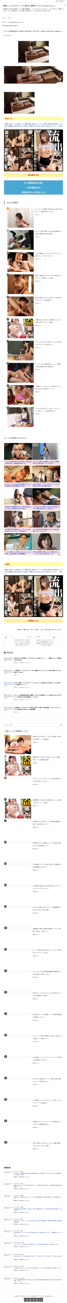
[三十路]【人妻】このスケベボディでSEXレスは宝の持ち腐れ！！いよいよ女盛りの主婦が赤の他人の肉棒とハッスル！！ (38, 1268)
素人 (56, 629)
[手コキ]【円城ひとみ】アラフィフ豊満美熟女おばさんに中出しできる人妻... (47, 908)
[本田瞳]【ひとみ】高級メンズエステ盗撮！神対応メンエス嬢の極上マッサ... (47, 844)
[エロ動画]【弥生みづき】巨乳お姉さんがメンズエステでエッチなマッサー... (47, 887)
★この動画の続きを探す (33, 183)
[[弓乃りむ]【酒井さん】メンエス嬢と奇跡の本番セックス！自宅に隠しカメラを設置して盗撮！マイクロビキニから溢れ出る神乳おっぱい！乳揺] (18, 1087)
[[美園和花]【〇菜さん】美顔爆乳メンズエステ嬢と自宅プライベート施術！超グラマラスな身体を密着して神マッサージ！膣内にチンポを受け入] (21, 328)
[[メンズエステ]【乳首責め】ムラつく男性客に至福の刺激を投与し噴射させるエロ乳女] (21, 373)
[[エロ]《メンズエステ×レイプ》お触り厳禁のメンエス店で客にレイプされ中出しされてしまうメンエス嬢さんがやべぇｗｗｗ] (18, 787)
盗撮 (53, 629)
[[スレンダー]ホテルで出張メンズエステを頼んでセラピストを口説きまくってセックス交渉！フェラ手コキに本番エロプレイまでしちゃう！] (21, 350)
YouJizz (27, 629)
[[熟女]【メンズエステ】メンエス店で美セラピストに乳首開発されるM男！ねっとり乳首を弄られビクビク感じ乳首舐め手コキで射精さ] (18, 1001)
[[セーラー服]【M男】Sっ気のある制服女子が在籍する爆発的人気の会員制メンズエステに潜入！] (21, 240)
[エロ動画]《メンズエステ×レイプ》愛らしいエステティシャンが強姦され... (47, 1101)
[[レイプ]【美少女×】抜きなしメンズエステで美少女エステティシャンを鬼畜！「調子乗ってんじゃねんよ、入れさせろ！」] (18, 958)
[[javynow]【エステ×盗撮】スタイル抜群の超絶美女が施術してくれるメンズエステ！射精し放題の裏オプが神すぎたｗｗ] (18, 1023)
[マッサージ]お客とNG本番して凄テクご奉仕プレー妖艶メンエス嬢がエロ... (47, 1037)
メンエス (41, 629)
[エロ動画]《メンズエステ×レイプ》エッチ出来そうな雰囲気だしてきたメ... (47, 1058)
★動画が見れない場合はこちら (33, 192)
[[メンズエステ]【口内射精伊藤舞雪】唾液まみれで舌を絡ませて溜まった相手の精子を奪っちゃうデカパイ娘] (18, 980)
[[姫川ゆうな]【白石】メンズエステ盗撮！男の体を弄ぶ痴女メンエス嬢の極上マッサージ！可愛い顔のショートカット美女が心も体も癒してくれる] (18, 744)
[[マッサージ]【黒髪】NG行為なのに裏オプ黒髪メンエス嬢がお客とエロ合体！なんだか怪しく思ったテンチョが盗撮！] (21, 217)
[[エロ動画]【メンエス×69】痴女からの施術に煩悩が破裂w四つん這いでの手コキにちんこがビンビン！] (18, 873)
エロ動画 (36, 629)
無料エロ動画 (47, 629)
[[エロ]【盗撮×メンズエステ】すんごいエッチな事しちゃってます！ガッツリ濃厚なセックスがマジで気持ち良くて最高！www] (21, 262)
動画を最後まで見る (33, 175)
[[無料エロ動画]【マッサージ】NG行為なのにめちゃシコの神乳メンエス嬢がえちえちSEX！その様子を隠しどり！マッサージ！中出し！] (21, 284)
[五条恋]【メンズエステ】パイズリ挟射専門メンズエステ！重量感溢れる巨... (47, 1123)
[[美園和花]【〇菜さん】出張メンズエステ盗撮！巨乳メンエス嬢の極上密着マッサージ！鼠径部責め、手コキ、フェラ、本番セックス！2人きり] (18, 765)
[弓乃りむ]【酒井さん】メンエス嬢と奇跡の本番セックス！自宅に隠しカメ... (47, 1080)
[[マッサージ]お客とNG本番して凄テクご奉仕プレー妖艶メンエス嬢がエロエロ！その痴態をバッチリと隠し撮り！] (18, 1044)
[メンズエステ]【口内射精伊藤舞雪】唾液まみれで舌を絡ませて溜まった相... (47, 973)
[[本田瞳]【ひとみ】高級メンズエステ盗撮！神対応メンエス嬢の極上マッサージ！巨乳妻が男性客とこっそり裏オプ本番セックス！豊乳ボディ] (18, 851)
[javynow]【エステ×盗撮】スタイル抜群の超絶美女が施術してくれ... (47, 1016)
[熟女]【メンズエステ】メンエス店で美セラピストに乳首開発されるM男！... (47, 994)
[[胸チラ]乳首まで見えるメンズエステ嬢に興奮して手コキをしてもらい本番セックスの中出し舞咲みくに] (18, 1151)
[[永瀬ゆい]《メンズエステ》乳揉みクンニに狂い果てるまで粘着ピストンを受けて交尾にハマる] (21, 395)
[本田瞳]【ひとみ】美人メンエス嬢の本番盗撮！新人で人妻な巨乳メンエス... (47, 823)
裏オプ (59, 629)
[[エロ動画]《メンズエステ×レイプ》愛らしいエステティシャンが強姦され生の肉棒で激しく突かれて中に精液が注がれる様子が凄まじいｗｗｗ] (18, 1108)
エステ (21, 629)
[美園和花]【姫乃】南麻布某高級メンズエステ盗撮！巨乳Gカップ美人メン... (47, 930)
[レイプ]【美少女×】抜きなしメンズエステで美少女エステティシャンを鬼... (47, 951)
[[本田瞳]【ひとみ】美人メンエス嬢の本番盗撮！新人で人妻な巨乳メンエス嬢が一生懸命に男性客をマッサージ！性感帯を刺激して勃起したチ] (18, 830)
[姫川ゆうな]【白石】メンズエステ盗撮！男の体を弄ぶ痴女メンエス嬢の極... (47, 738)
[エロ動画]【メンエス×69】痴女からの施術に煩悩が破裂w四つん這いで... (47, 866)
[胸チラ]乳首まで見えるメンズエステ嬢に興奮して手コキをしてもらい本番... (47, 1144)
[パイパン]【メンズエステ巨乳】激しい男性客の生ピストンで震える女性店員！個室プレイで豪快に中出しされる (36, 1244)
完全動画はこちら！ (33, 620)
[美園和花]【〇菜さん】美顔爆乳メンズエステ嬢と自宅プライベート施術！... (47, 801)
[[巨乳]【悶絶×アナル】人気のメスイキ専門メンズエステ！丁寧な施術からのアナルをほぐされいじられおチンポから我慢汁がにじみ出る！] (21, 306)
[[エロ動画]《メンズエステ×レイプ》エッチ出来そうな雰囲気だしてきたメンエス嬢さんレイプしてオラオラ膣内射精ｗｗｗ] (18, 1066)
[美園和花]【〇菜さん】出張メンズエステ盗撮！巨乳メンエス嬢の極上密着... (47, 758)
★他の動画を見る (34, 187)
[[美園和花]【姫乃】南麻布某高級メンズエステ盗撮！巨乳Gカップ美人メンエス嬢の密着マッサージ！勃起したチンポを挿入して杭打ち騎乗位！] (18, 937)
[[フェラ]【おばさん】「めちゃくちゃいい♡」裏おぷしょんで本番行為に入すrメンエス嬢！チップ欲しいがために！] (21, 417)
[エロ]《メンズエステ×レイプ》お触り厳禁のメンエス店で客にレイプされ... (47, 780)
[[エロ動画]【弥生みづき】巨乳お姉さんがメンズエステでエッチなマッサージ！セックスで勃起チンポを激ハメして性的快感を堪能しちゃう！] (18, 894)
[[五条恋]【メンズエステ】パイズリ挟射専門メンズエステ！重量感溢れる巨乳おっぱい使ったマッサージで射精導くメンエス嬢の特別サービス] (18, 1130)
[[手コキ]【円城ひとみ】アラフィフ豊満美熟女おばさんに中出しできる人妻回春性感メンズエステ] (18, 916)
